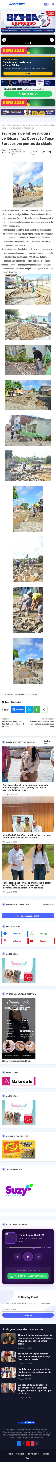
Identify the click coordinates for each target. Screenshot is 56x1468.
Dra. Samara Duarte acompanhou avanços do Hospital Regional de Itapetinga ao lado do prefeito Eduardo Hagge (25, 787)
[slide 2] (28, 43)
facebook (16, 933)
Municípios (17, 125)
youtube (43, 941)
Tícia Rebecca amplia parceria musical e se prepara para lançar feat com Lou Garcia (34, 1356)
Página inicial (6, 125)
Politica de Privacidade (16, 1453)
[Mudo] (6, 1247)
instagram (17, 941)
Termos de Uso (33, 1453)
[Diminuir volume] (17, 1256)
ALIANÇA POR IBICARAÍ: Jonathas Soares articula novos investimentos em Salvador (27, 836)
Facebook (20, 709)
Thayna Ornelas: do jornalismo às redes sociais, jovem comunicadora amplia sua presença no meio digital (36, 1339)
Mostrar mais (47, 742)
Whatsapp (36, 709)
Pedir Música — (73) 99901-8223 (30, 1276)
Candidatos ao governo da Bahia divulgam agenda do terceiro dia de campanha (34, 1372)
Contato (46, 1453)
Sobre (28, 1458)
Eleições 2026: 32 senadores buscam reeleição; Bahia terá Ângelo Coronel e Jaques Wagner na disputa (35, 1389)
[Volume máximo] (43, 1247)
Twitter (29, 709)
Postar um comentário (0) (28, 915)
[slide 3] (30, 43)
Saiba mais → (28, 73)
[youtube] (28, 1443)
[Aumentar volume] (38, 1256)
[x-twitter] (23, 1443)
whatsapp (43, 933)
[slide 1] (25, 43)
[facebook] (19, 1443)
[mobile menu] (3, 4)
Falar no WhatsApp (30, 93)
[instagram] (32, 1443)
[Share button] (44, 709)
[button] (53, 4)
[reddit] (37, 1443)
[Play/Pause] (28, 1256)
